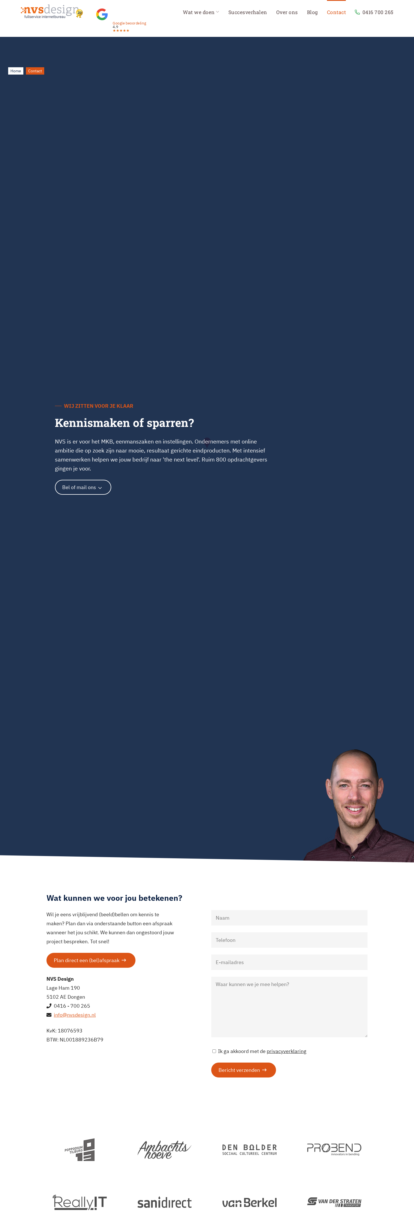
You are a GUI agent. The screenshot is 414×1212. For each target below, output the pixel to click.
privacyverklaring (286, 1051)
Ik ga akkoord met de (262, 1051)
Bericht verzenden (239, 1070)
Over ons (287, 12)
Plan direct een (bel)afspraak (86, 960)
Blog (312, 12)
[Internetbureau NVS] (52, 9)
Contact (336, 12)
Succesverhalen (247, 12)
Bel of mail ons (79, 487)
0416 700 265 (377, 12)
